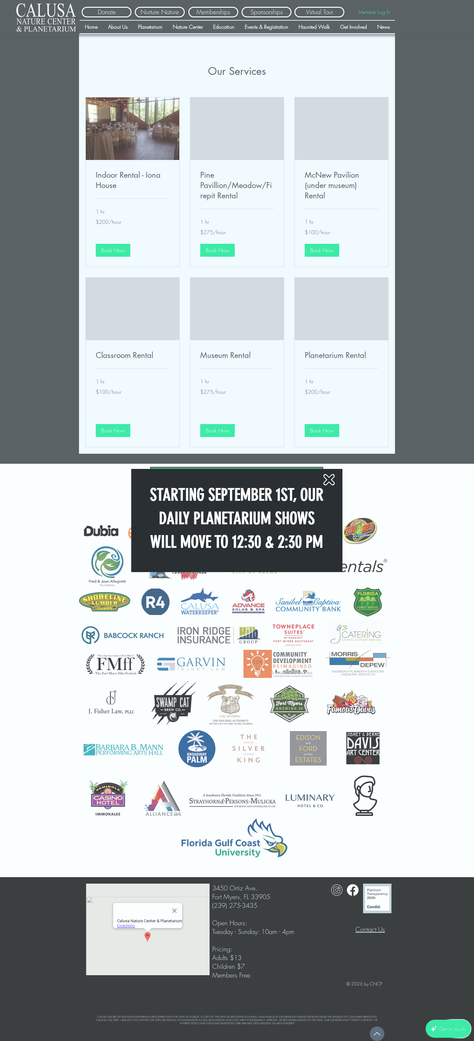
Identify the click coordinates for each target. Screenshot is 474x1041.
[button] (329, 479)
